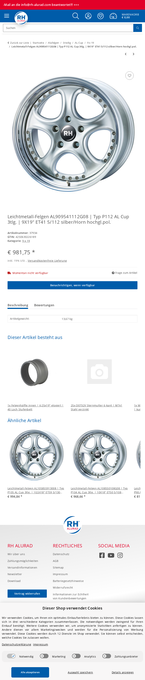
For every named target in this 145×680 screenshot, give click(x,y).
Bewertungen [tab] (44, 305)
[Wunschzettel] (100, 16)
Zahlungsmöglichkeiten (23, 561)
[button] (75, 16)
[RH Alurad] (21, 18)
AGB (55, 561)
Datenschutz (61, 554)
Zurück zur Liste (19, 42)
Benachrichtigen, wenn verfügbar (72, 285)
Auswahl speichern (80, 672)
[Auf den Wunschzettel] (129, 75)
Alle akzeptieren (30, 672)
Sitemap (58, 567)
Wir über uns (16, 554)
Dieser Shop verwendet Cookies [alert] (72, 608)
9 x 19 (26, 241)
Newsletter (15, 574)
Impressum (60, 574)
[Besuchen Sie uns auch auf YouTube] (111, 556)
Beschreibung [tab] (18, 305)
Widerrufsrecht (63, 587)
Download (14, 581)
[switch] (11, 656)
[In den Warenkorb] (11, 66)
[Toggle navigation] (5, 12)
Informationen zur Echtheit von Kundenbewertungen (71, 596)
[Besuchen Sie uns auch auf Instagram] (120, 556)
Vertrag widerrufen (27, 593)
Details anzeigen (123, 672)
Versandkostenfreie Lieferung (47, 260)
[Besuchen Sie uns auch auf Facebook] (102, 556)
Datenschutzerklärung (16, 644)
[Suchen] (137, 28)
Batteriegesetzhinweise (68, 581)
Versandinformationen (22, 567)
